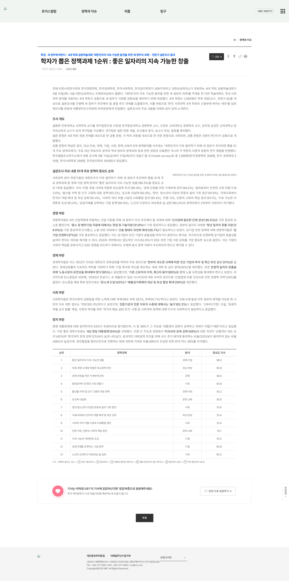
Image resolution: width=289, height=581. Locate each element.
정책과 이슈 (89, 11)
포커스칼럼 (49, 11)
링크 (240, 56)
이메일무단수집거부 (120, 555)
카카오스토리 (234, 56)
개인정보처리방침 (96, 555)
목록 (144, 517)
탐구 (163, 11)
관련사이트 (166, 557)
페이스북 (228, 56)
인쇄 (245, 56)
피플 (127, 11)
